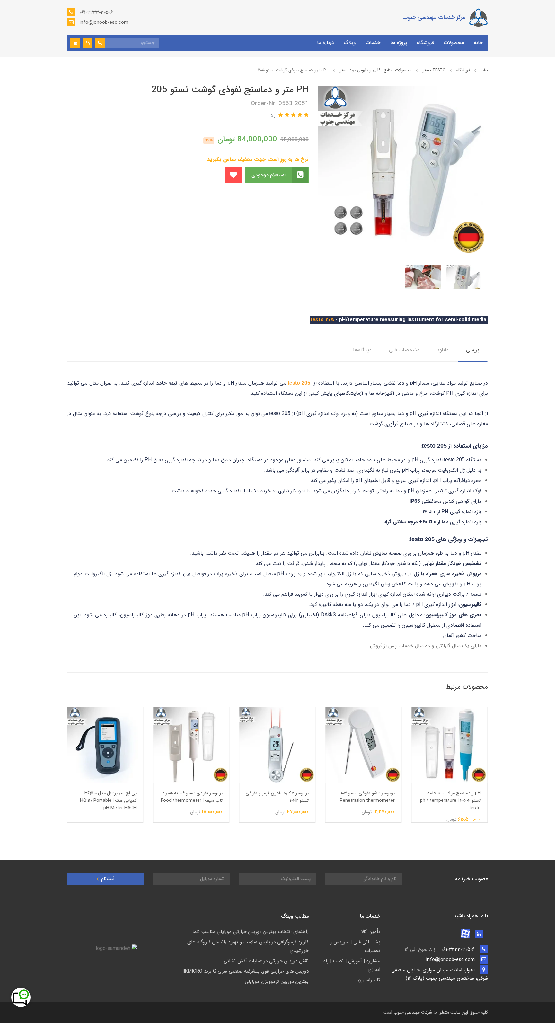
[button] (87, 43)
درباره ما (325, 43)
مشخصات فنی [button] (404, 350)
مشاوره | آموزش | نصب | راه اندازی (351, 965)
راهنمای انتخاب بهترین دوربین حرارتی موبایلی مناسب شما (250, 932)
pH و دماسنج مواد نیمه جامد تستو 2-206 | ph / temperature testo (450, 801)
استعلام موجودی (269, 175)
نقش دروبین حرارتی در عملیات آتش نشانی (266, 961)
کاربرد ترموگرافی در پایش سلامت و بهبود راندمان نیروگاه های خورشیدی (248, 946)
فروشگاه (425, 43)
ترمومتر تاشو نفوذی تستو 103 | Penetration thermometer (367, 797)
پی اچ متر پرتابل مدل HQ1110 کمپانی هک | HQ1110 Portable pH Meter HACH (108, 801)
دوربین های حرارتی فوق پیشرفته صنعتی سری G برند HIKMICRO (245, 971)
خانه (478, 43)
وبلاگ (350, 43)
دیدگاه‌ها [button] (362, 350)
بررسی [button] (472, 350)
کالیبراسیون (369, 980)
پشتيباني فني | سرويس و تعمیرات (355, 946)
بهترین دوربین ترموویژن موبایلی (277, 981)
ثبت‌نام (107, 879)
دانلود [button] (443, 350)
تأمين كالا (370, 932)
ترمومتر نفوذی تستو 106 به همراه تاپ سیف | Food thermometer (192, 797)
